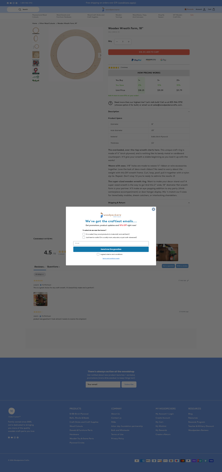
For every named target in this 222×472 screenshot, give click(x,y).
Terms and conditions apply (111, 258)
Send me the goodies (111, 249)
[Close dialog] (153, 209)
